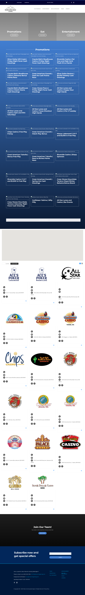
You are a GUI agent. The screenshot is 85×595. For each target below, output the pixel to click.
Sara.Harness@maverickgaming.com (70, 294)
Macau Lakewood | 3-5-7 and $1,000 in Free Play (67, 135)
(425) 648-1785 (38, 495)
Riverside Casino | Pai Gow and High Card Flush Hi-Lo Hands (65, 61)
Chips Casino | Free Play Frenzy (17, 133)
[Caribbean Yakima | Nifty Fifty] (39, 197)
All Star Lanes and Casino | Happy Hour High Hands (65, 90)
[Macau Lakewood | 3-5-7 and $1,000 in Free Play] (67, 128)
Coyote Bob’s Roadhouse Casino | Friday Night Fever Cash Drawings (42, 61)
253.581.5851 (10, 372)
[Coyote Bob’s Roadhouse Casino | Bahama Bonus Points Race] (17, 68)
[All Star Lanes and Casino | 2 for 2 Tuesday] (65, 105)
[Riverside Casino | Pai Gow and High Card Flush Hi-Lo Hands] (67, 54)
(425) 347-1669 (38, 414)
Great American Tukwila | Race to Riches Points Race (42, 158)
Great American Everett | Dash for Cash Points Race (42, 75)
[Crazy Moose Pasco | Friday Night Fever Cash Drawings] (42, 83)
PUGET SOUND (19, 2)
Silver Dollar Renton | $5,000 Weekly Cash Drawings (65, 75)
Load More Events (43, 220)
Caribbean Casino (40, 328)
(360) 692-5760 (66, 289)
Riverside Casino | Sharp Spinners (67, 156)
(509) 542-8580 (11, 414)
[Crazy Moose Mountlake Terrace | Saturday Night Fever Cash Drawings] (17, 197)
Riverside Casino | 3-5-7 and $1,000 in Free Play (16, 180)
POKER (63, 575)
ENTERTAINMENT (65, 571)
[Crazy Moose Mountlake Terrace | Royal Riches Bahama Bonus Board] (67, 174)
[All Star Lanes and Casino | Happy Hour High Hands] (67, 83)
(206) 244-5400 (66, 416)
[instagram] (73, 2)
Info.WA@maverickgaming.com (15, 290)
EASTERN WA (27, 2)
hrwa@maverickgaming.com (32, 576)
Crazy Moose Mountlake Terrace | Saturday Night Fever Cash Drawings (17, 204)
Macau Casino (12, 451)
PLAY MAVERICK (53, 575)
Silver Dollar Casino (40, 492)
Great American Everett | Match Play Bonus (42, 133)
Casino (6, 268)
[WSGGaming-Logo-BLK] (10, 6)
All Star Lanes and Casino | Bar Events (65, 201)
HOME (51, 571)
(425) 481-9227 (11, 495)
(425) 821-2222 (38, 331)
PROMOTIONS (52, 573)
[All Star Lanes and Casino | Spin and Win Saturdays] (17, 105)
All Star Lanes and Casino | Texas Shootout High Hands (42, 111)
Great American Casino (42, 411)
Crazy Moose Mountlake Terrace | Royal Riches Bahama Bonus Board (67, 181)
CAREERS (63, 577)
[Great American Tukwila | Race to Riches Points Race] (42, 151)
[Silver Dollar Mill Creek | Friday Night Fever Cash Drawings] (17, 54)
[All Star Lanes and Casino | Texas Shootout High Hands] (41, 105)
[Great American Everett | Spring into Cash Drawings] (42, 174)
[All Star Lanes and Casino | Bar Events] (67, 197)
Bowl (61, 268)
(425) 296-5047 (11, 333)
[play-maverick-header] (9, 2)
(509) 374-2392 (38, 374)
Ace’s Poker (11, 284)
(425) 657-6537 (38, 287)
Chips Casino (11, 369)
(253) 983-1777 (11, 455)
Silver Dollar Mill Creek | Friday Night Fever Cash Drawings (17, 61)
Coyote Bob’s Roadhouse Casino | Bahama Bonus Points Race (17, 75)
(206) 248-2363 (66, 457)
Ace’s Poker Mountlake (41, 284)
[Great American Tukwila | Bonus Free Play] (17, 151)
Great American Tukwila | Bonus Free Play (17, 156)
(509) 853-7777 (66, 331)
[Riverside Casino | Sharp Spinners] (65, 151)
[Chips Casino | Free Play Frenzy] (15, 128)
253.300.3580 (38, 455)
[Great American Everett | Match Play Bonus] (42, 128)
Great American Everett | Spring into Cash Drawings (42, 181)
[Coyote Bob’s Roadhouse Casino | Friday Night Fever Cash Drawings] (42, 54)
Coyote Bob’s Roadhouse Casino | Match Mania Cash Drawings (17, 90)
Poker (13, 268)
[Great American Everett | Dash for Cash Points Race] (42, 68)
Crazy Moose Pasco (12, 411)
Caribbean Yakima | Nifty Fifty (42, 201)
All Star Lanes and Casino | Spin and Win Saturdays (16, 113)
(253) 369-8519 (11, 287)
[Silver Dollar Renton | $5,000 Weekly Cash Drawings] (67, 68)
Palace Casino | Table (41, 451)
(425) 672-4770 (66, 374)
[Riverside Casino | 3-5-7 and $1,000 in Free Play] (17, 174)
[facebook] (71, 2)
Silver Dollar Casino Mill (13, 492)
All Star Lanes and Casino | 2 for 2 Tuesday (66, 110)
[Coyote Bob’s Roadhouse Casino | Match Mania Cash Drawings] (17, 83)
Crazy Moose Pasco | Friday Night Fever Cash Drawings (42, 90)
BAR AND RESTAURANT (64, 573)
